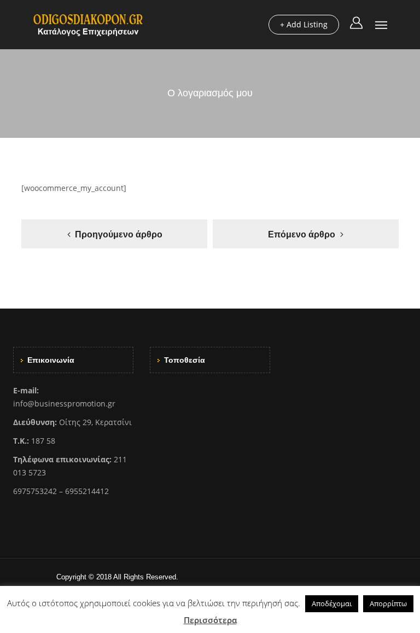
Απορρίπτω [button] (388, 603)
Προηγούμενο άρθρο (118, 234)
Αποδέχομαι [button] (332, 603)
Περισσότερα (210, 619)
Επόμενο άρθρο (301, 234)
